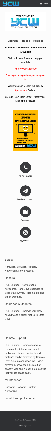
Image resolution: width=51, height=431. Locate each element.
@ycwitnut (25, 240)
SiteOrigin (23, 426)
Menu (46, 3)
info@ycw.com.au (25, 199)
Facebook (25, 220)
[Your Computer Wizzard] (11, 3)
